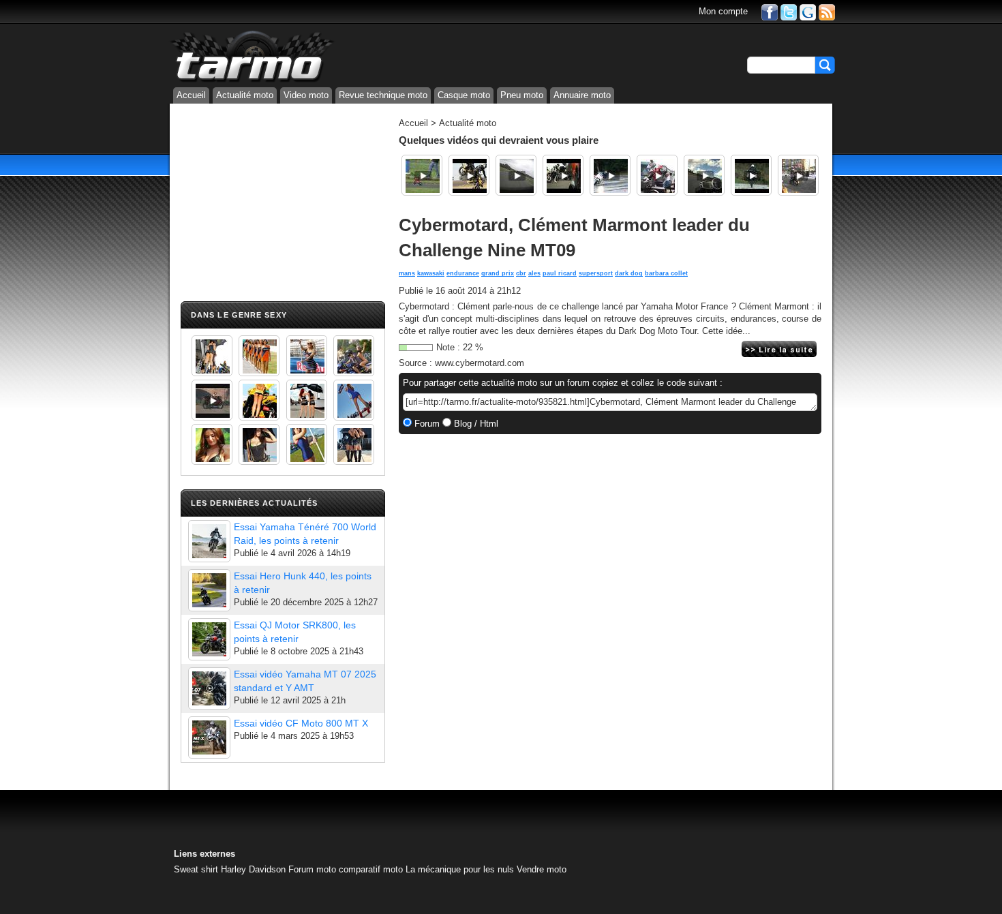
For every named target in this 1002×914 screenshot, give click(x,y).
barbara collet (666, 273)
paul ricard (560, 273)
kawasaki (430, 273)
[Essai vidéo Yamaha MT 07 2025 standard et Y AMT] (209, 688)
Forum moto (312, 869)
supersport (596, 273)
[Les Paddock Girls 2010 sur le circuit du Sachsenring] (212, 355)
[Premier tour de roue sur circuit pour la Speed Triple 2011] (704, 175)
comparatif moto (371, 869)
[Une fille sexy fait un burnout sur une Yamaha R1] (212, 400)
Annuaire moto (582, 95)
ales (534, 273)
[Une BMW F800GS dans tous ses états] (469, 175)
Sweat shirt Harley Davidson (230, 869)
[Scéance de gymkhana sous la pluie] (610, 175)
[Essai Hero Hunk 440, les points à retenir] (209, 590)
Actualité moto (244, 95)
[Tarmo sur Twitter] (788, 11)
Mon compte (723, 11)
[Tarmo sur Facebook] (769, 11)
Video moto (306, 95)
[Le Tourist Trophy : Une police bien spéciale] (798, 175)
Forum (426, 423)
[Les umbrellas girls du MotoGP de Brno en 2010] (306, 400)
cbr (521, 273)
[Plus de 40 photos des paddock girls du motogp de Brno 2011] (306, 444)
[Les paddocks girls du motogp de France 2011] (353, 444)
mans (407, 273)
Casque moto (464, 95)
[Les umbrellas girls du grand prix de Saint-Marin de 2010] (259, 355)
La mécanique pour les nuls (460, 869)
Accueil (191, 95)
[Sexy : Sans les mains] (353, 355)
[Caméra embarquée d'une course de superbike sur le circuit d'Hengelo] (516, 175)
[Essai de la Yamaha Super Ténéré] (751, 175)
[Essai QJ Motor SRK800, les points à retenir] (209, 639)
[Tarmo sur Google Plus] (808, 11)
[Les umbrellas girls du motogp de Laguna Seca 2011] (353, 400)
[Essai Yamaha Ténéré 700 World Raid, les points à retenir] (209, 541)
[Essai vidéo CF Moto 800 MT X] (209, 737)
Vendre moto (541, 869)
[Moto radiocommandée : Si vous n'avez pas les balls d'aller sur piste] (421, 175)
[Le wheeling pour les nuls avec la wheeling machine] (657, 175)
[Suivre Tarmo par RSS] (827, 11)
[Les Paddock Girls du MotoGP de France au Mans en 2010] (212, 444)
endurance (462, 273)
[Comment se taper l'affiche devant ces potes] (563, 175)
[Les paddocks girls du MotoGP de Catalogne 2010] (259, 400)
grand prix (497, 273)
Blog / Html (474, 423)
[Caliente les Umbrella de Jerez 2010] (259, 444)
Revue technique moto (383, 95)
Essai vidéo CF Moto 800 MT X (301, 723)
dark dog (629, 273)
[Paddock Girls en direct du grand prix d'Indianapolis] (306, 355)
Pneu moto (521, 95)
